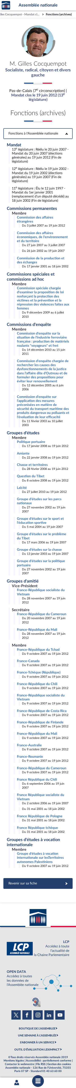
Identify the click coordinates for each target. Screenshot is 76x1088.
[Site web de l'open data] (38, 978)
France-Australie (29, 745)
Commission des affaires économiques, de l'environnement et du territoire (42, 237)
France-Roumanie (30, 756)
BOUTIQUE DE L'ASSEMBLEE (37, 1028)
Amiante (23, 453)
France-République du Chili (37, 684)
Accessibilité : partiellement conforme (48, 1060)
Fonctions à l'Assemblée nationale (38, 133)
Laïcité (22, 487)
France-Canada (28, 661)
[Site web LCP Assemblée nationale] (38, 948)
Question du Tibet (30, 476)
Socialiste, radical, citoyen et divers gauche (38, 72)
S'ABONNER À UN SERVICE (37, 1042)
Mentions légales (14, 1060)
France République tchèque (37, 827)
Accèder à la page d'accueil (6, 5)
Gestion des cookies (59, 1064)
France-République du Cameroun (41, 614)
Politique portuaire (31, 442)
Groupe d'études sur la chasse (39, 549)
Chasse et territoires (32, 465)
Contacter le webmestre (19, 1064)
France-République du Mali (37, 629)
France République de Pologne (39, 816)
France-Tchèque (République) (38, 672)
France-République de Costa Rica (41, 711)
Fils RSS (40, 1064)
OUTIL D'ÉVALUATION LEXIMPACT (37, 1049)
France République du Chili (37, 779)
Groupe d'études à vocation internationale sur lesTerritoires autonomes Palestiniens (40, 857)
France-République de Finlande (40, 722)
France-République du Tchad (38, 649)
